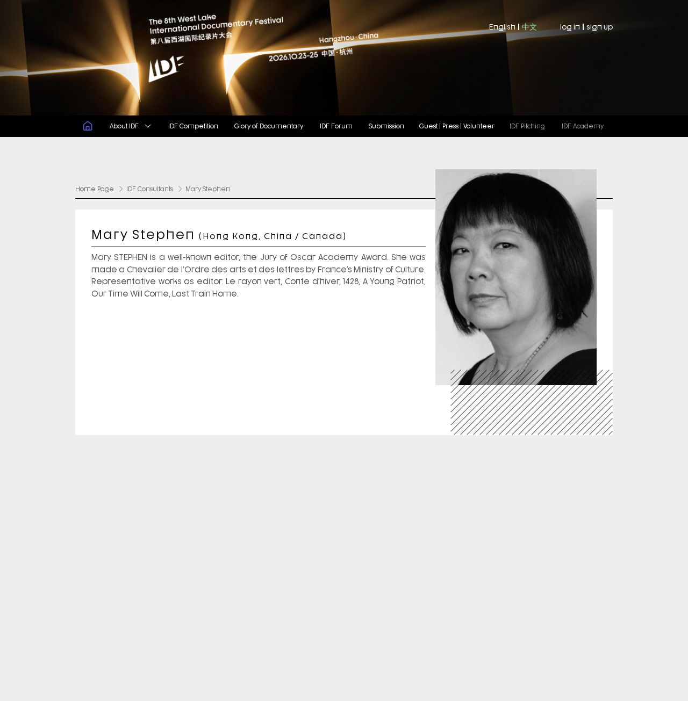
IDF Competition (193, 125)
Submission (386, 125)
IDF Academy (583, 125)
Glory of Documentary (268, 125)
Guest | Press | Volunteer (456, 125)
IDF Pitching (527, 125)
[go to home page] (172, 57)
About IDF (125, 125)
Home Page (94, 188)
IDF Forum (336, 125)
